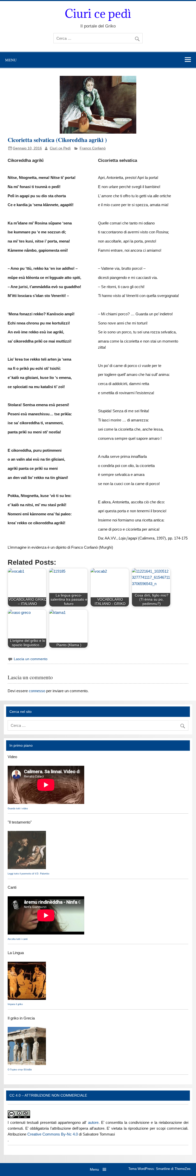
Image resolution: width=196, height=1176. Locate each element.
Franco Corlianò (93, 148)
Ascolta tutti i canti (18, 939)
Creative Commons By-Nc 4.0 (52, 1134)
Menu (11, 59)
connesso (37, 691)
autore (93, 1122)
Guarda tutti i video (18, 808)
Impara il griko (15, 1004)
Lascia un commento (30, 659)
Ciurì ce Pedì (60, 148)
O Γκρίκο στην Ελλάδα (20, 1069)
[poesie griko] (27, 868)
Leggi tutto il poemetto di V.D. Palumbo (28, 873)
